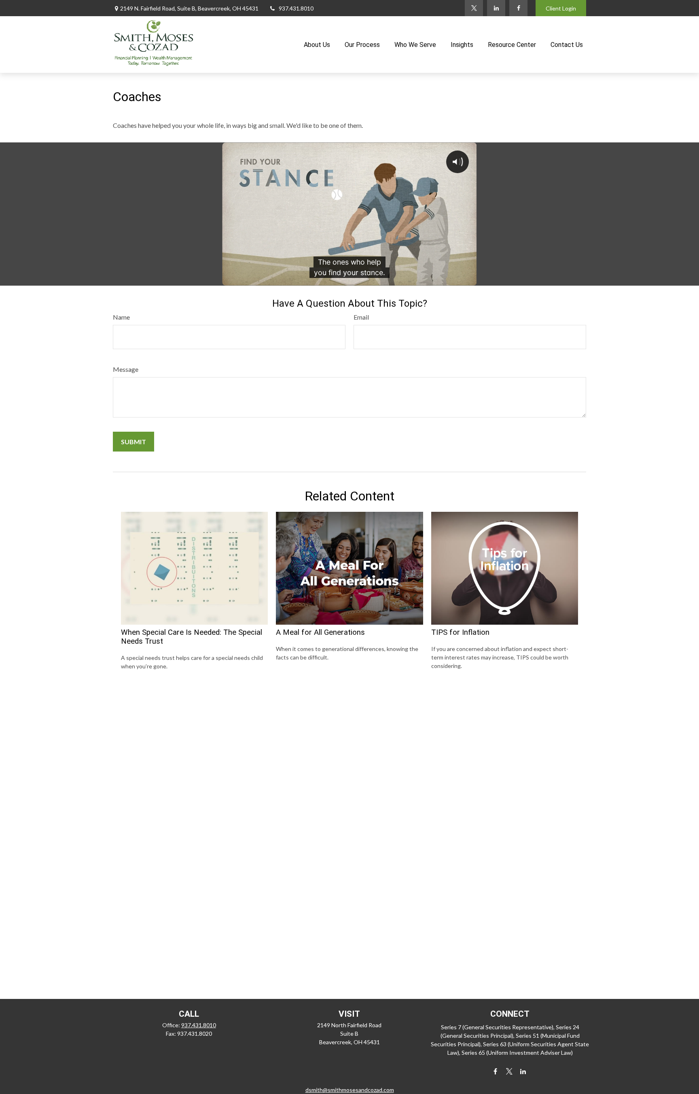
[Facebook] (518, 8)
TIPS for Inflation (460, 632)
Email (361, 317)
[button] (317, 44)
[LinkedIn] (496, 8)
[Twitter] (474, 8)
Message (125, 369)
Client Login (561, 8)
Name (121, 317)
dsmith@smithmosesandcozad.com (349, 1089)
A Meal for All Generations (320, 632)
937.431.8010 (296, 8)
